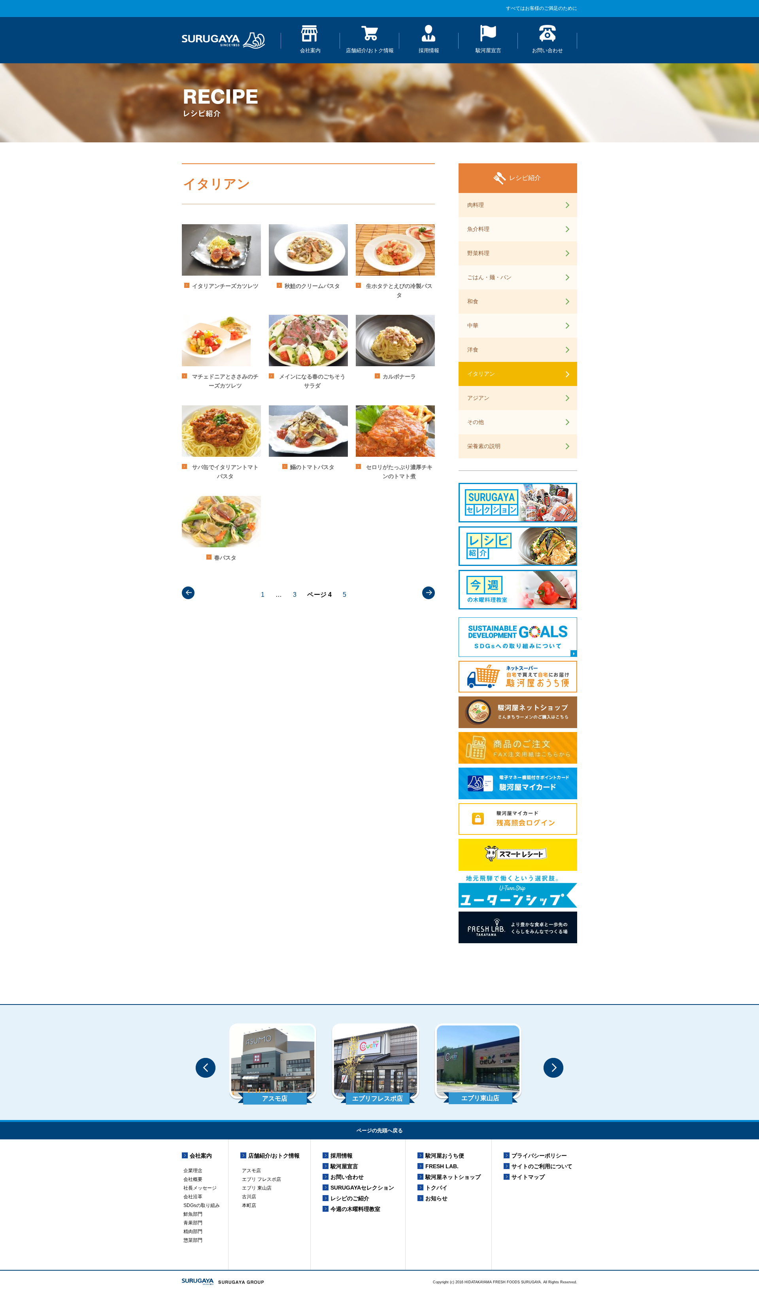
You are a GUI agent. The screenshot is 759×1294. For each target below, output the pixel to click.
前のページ (188, 592)
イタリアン (481, 374)
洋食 (472, 349)
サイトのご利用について (542, 1166)
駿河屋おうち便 (444, 1155)
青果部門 (192, 1223)
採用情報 (429, 50)
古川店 (249, 1196)
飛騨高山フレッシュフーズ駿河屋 (223, 40)
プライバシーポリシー (539, 1155)
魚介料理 (478, 229)
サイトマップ (528, 1177)
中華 (472, 325)
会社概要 (192, 1179)
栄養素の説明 (483, 446)
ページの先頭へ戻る (380, 1130)
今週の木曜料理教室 (355, 1209)
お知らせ (436, 1198)
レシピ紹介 (525, 177)
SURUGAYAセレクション (362, 1187)
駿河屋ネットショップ (453, 1177)
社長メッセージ (200, 1188)
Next (553, 1068)
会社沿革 (192, 1196)
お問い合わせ (547, 50)
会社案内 (310, 50)
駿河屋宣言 (488, 50)
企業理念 (192, 1170)
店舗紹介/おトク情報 (370, 50)
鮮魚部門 (192, 1214)
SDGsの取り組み (201, 1205)
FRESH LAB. (442, 1166)
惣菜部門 (192, 1240)
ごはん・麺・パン (489, 277)
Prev (205, 1068)
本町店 (249, 1205)
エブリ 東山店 (257, 1188)
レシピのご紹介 (349, 1198)
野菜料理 (478, 253)
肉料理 (475, 205)
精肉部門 (192, 1231)
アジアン (478, 398)
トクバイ (436, 1187)
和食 (472, 301)
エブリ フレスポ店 (261, 1179)
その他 (475, 422)
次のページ (428, 592)
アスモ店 (251, 1170)
